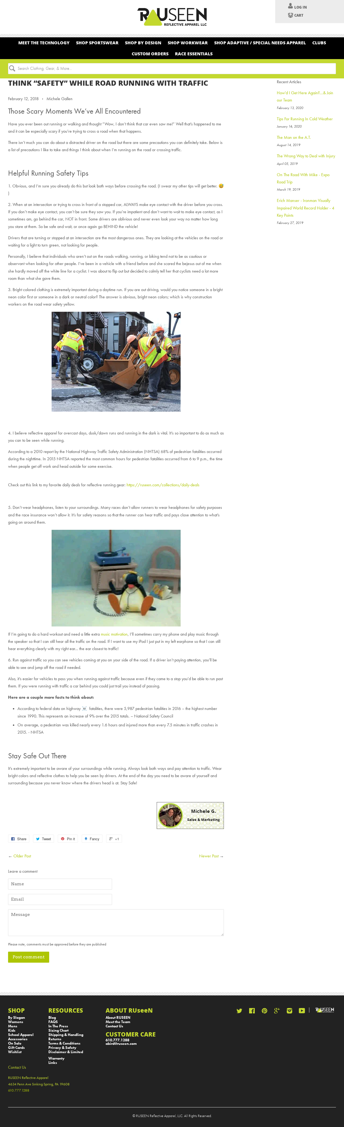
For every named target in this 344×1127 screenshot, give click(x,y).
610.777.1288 (117, 1040)
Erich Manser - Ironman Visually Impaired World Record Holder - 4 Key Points (305, 208)
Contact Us (114, 1026)
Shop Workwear (188, 42)
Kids (11, 1030)
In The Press (58, 1026)
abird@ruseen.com (121, 1043)
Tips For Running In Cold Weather (305, 119)
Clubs (319, 42)
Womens (15, 1022)
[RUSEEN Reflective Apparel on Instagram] (289, 1012)
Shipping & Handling (65, 1034)
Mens (12, 1026)
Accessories (17, 1039)
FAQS (53, 1022)
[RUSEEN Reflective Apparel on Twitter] (239, 1012)
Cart (298, 15)
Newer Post (208, 856)
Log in (300, 7)
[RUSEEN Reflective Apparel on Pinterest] (264, 1012)
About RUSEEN (118, 1017)
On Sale (15, 1043)
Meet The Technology (44, 42)
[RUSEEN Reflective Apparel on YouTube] (302, 1012)
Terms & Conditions (64, 1043)
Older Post (22, 856)
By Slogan (16, 1017)
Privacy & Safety (62, 1047)
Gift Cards (16, 1047)
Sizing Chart (58, 1030)
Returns (54, 1039)
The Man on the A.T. (294, 137)
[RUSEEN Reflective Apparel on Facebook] (252, 1012)
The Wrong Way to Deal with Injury (306, 156)
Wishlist (15, 1052)
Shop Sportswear (97, 42)
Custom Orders (150, 53)
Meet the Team (118, 1022)
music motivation (114, 634)
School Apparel (21, 1034)
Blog (52, 1017)
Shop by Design (143, 42)
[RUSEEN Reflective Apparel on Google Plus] (277, 1012)
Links (52, 1062)
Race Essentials (194, 53)
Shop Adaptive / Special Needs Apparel (260, 42)
